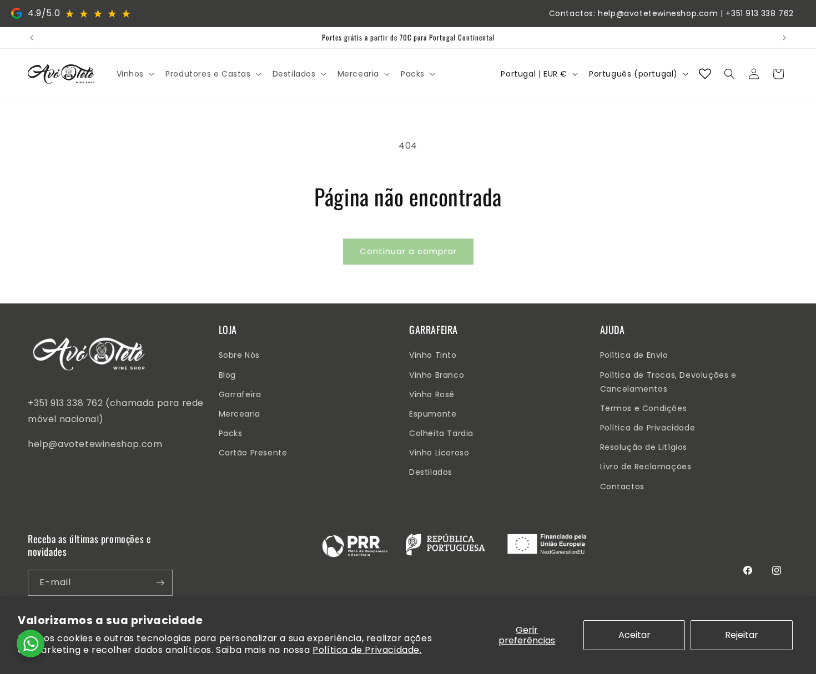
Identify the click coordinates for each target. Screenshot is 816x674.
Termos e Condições (643, 408)
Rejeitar (741, 635)
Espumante (432, 413)
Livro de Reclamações (646, 466)
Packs (231, 433)
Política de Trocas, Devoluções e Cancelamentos (668, 381)
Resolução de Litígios (644, 447)
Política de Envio (634, 355)
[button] (134, 73)
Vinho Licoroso (439, 452)
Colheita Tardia (441, 433)
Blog (227, 375)
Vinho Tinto (433, 355)
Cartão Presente (253, 452)
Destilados (430, 472)
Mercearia (239, 413)
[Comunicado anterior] (31, 37)
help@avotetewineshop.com (658, 13)
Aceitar (634, 635)
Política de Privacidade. (367, 649)
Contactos (622, 486)
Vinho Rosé (432, 394)
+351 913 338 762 (760, 13)
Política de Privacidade (648, 427)
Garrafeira (240, 394)
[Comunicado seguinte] (784, 37)
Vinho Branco (436, 375)
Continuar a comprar (408, 251)
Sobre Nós (239, 355)
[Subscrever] (160, 583)
